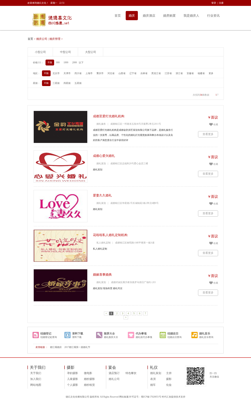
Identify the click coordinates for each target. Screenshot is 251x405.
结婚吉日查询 (174, 337)
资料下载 (77, 333)
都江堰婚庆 (56, 347)
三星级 (56, 83)
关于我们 (35, 373)
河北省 (111, 73)
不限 (49, 62)
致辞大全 (109, 333)
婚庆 (132, 15)
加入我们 (35, 379)
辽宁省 (132, 73)
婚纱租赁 (89, 384)
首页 (118, 15)
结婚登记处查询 (48, 337)
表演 (153, 379)
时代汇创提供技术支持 (173, 396)
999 (58, 62)
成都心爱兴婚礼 (104, 155)
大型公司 (90, 52)
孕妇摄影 (72, 373)
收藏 (215, 124)
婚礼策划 (155, 373)
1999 (66, 62)
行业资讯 (213, 15)
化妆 (169, 384)
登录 (213, 3)
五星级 (78, 83)
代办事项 (141, 333)
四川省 (78, 73)
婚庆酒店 (149, 15)
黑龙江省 (156, 73)
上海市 (89, 73)
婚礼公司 (114, 379)
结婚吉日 (172, 333)
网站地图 (35, 384)
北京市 (56, 73)
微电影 (88, 373)
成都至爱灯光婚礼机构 (108, 116)
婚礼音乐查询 (206, 337)
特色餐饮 (131, 373)
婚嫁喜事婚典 (102, 274)
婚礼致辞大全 (111, 337)
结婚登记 (45, 333)
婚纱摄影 (89, 379)
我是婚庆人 (191, 15)
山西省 (122, 73)
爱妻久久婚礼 (102, 195)
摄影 (169, 379)
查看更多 (208, 134)
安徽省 (190, 73)
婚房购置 (169, 15)
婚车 (153, 384)
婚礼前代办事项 (144, 337)
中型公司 (65, 52)
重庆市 (100, 73)
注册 (221, 3)
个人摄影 (72, 384)
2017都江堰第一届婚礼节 (77, 347)
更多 (211, 73)
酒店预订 (114, 373)
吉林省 (143, 73)
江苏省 (168, 73)
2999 (74, 62)
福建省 (201, 73)
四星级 (67, 83)
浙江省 (179, 73)
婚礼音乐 (204, 333)
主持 (169, 373)
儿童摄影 (72, 379)
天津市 (67, 73)
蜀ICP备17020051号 (151, 396)
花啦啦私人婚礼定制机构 (110, 235)
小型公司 (40, 52)
